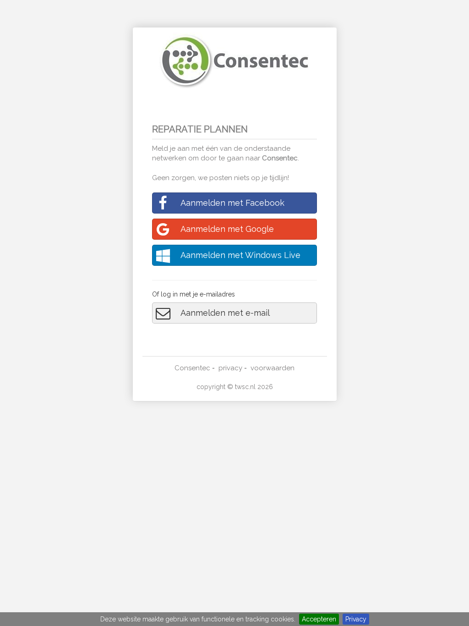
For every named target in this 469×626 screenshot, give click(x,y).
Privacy (355, 619)
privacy (230, 368)
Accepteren (319, 619)
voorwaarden (272, 368)
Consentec (280, 158)
